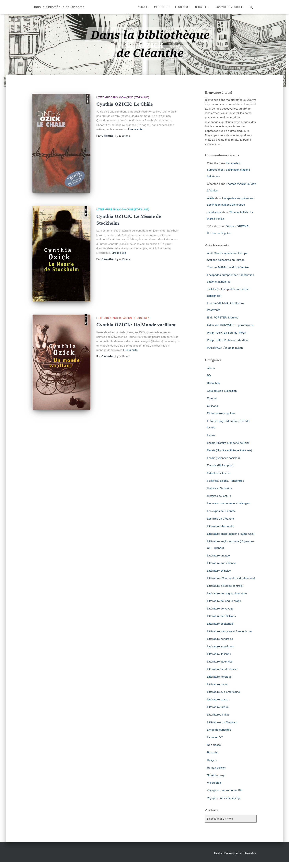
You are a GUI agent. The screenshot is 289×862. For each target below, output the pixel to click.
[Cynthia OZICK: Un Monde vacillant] (61, 362)
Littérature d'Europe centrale (225, 585)
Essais (211, 435)
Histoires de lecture (219, 495)
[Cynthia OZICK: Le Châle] (61, 143)
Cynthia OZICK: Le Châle (124, 104)
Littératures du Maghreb (222, 722)
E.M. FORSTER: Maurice (222, 317)
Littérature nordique (219, 676)
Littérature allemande (220, 526)
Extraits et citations (218, 473)
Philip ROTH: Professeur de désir (227, 340)
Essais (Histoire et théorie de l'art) (228, 442)
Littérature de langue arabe (224, 600)
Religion (212, 760)
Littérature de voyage (220, 608)
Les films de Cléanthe (220, 518)
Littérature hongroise (220, 638)
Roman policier (216, 767)
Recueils (212, 752)
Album (211, 368)
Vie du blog (214, 782)
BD (209, 375)
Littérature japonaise (220, 661)
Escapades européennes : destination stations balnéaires (228, 170)
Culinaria (212, 405)
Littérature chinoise (219, 570)
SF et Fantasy (216, 775)
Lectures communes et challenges (228, 503)
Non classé (214, 744)
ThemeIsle (250, 853)
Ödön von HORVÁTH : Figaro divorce (230, 325)
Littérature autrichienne (221, 563)
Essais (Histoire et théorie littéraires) (229, 450)
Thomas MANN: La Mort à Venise (228, 267)
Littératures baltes (218, 714)
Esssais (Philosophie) (220, 465)
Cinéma (212, 398)
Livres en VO (215, 737)
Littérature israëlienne (220, 646)
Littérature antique (218, 555)
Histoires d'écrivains (219, 488)
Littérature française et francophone (229, 631)
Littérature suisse (217, 699)
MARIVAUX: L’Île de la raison (225, 347)
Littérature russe (217, 684)
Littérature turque (218, 706)
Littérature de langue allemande (227, 593)
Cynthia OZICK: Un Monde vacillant (136, 324)
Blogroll (201, 7)
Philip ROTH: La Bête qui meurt (226, 332)
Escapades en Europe (228, 7)
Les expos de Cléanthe (221, 510)
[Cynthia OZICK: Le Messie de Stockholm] (61, 253)
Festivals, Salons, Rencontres (225, 480)
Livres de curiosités (219, 729)
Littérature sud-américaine (223, 691)
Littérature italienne (219, 653)
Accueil (143, 7)
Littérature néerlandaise (222, 669)
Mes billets (161, 7)
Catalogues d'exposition (222, 390)
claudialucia (214, 212)
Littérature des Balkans (221, 616)
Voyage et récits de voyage (224, 798)
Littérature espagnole (220, 623)
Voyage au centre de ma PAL (225, 790)
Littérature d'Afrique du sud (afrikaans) (231, 578)
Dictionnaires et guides (221, 413)
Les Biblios (182, 7)
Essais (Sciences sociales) (223, 457)
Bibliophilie (213, 383)
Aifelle (210, 198)
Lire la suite (135, 129)
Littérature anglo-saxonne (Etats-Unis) (122, 97)
